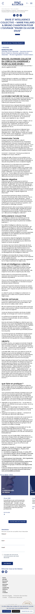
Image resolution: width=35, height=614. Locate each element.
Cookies (4, 597)
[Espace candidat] (3, 3)
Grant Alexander (6, 9)
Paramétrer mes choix (27, 611)
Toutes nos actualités (18, 522)
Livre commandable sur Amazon (11, 471)
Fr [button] (27, 3)
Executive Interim (2, 585)
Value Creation (2, 591)
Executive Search (2, 581)
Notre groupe (2, 578)
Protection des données (20, 596)
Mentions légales (7, 596)
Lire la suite (7, 512)
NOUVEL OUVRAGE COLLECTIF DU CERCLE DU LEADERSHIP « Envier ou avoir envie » (16, 61)
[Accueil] (17, 3)
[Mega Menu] (31, 3)
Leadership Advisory (2, 588)
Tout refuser (16, 611)
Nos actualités (14, 9)
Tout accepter (6, 611)
